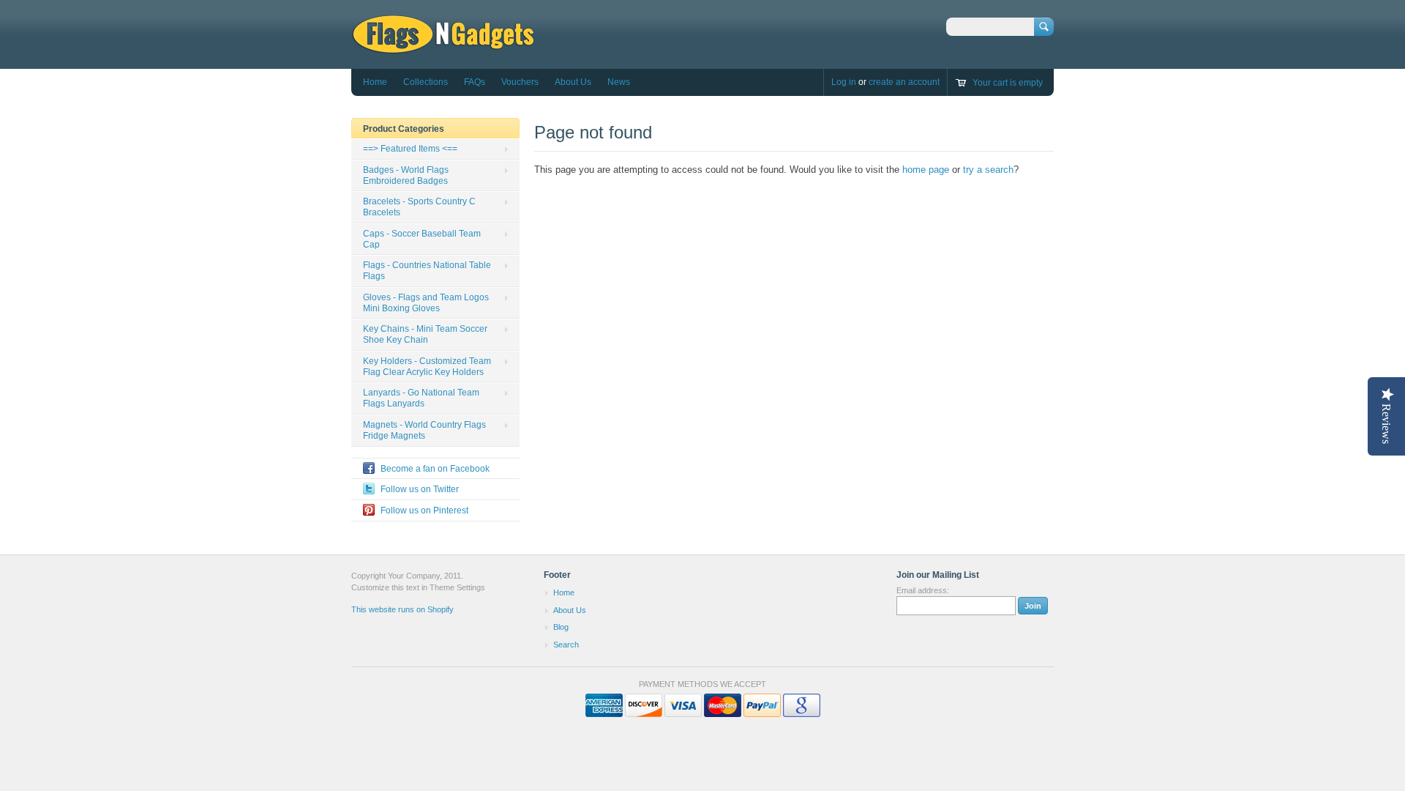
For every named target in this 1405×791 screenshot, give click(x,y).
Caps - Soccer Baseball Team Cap (422, 239)
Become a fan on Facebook (435, 469)
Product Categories (403, 129)
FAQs (474, 82)
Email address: (922, 590)
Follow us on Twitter (420, 489)
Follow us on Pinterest (424, 510)
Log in (843, 82)
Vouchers (520, 82)
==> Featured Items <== (410, 149)
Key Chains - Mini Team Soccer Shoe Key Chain (425, 334)
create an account (904, 82)
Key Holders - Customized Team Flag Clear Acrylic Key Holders (427, 366)
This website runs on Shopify (402, 609)
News (618, 82)
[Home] (443, 47)
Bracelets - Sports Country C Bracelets (419, 207)
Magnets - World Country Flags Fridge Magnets (424, 430)
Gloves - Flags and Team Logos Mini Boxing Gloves (426, 302)
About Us (573, 82)
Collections (425, 82)
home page (925, 169)
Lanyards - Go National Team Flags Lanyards (421, 398)
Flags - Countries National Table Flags (427, 270)
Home (375, 82)
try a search (988, 169)
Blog (561, 627)
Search (566, 644)
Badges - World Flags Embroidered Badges (406, 175)
